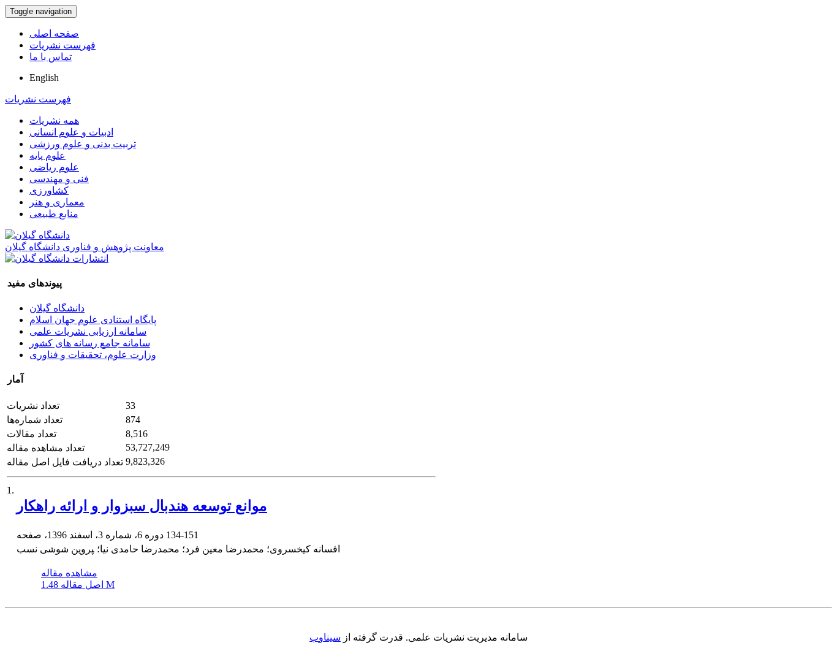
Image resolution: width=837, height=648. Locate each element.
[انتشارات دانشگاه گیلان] (56, 258)
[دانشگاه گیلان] (37, 235)
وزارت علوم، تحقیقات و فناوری (92, 354)
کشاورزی (49, 190)
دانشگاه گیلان (57, 308)
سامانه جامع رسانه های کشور (89, 343)
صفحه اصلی (54, 33)
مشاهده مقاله (69, 573)
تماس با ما (50, 56)
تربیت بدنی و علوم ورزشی (82, 144)
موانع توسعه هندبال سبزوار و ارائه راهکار (142, 506)
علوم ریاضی (54, 167)
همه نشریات (54, 120)
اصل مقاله (78, 584)
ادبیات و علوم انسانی (71, 132)
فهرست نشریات (62, 45)
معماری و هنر (57, 202)
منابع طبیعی (53, 213)
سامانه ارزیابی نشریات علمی (87, 331)
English (44, 77)
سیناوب (325, 637)
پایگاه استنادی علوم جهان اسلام (92, 319)
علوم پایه (47, 155)
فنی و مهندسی (59, 178)
